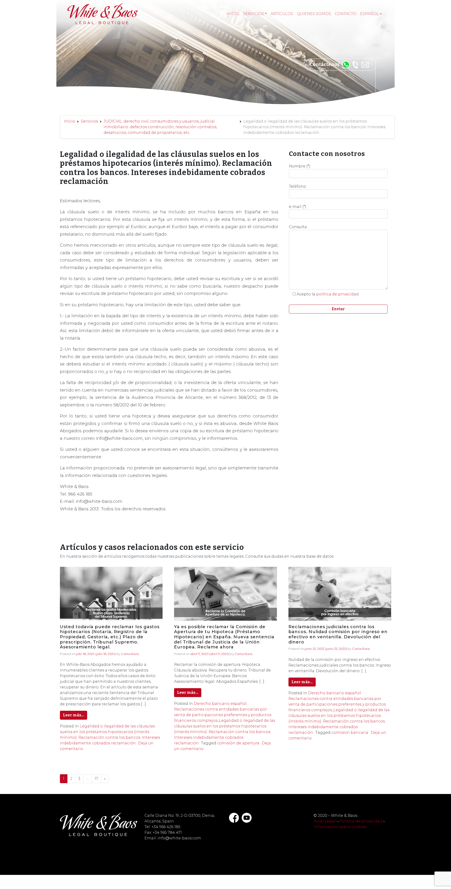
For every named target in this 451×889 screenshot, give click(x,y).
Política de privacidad (360, 821)
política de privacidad (337, 294)
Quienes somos (314, 14)
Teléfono (297, 186)
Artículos (282, 14)
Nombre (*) (299, 166)
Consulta (298, 227)
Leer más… (73, 715)
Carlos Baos (130, 654)
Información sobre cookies (340, 827)
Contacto (345, 14)
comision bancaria (349, 732)
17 (96, 778)
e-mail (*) (297, 206)
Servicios (253, 14)
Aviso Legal (325, 821)
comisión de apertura (238, 743)
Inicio (232, 14)
